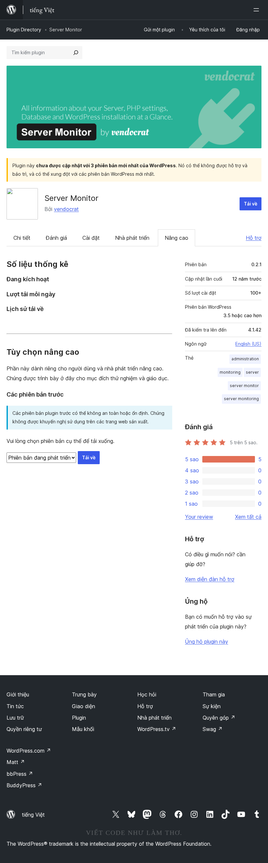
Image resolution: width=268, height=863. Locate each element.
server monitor (244, 385)
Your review (199, 516)
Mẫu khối (83, 729)
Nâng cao (176, 238)
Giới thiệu (18, 694)
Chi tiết (21, 238)
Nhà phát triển (132, 238)
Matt (16, 762)
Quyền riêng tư (24, 729)
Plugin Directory (24, 29)
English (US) (248, 344)
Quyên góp (219, 717)
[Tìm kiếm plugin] (75, 52)
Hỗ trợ (253, 238)
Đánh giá (56, 238)
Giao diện (83, 706)
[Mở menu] (257, 10)
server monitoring (241, 398)
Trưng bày (84, 694)
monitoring (230, 372)
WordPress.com (29, 750)
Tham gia (214, 694)
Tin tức (15, 706)
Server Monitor (71, 198)
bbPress (20, 774)
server (252, 372)
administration (245, 358)
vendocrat (66, 209)
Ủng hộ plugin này (206, 641)
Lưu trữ (15, 717)
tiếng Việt (33, 814)
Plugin (79, 717)
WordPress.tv (156, 729)
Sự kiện (212, 706)
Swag (213, 729)
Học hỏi (146, 694)
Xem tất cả (248, 516)
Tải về (250, 203)
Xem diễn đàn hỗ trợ (209, 579)
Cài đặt (91, 238)
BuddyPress (24, 785)
